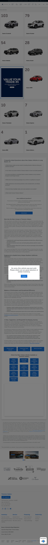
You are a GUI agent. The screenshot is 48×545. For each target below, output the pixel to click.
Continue (24, 276)
